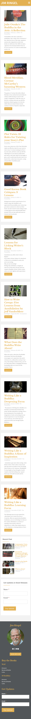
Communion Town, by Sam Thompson (21, 544)
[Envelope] (18, 649)
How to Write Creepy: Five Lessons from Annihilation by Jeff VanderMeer (13, 305)
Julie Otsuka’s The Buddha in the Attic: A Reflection (14, 27)
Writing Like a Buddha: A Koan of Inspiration (15, 453)
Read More (8, 52)
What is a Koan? (20, 569)
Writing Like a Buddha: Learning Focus (15, 505)
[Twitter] (16, 649)
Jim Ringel (9, 3)
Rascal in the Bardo (21, 561)
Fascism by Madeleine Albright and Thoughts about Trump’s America (21, 554)
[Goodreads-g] (14, 649)
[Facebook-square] (13, 649)
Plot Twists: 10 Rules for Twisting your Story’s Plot (15, 137)
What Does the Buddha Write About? (13, 345)
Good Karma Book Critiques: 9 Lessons (15, 192)
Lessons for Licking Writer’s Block (13, 245)
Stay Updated (9, 608)
